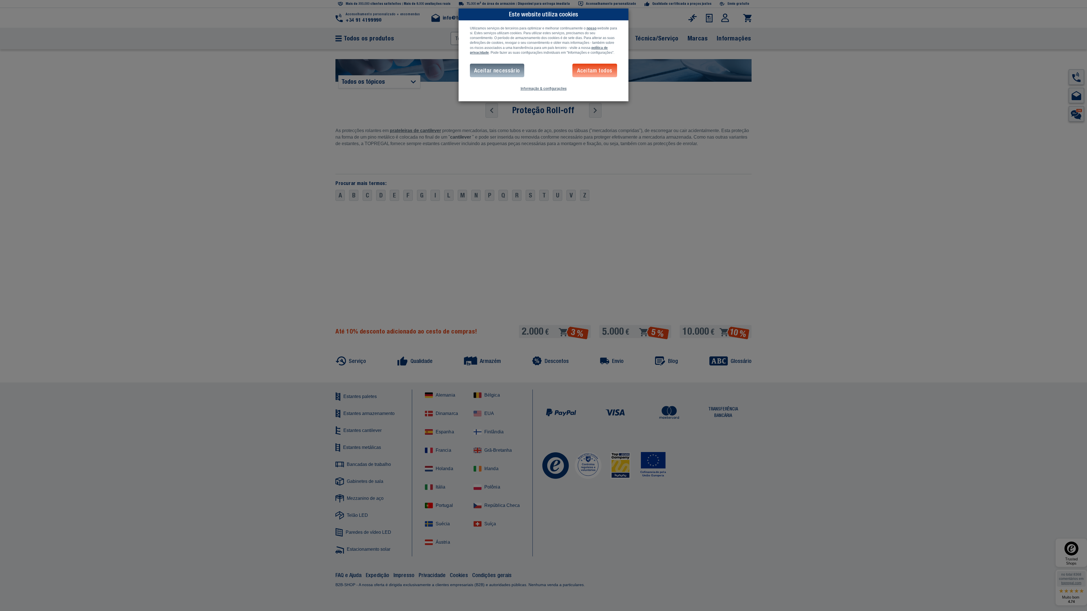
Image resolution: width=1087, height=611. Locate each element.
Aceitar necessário (497, 70)
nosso (591, 28)
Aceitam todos (594, 70)
